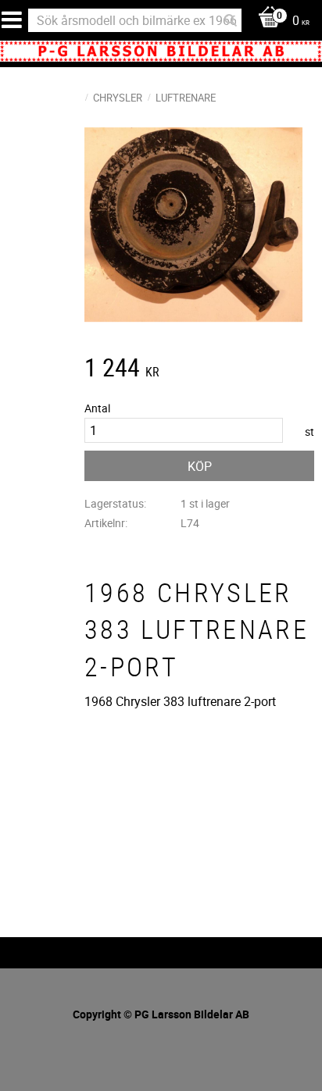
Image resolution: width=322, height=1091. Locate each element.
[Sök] (230, 20)
